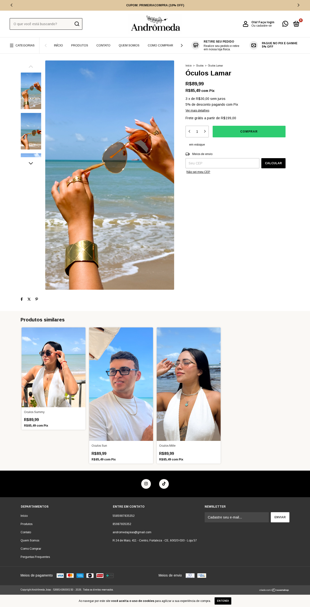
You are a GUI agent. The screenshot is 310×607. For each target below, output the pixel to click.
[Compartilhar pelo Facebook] (22, 299)
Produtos (79, 45)
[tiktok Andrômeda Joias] (164, 484)
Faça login (266, 22)
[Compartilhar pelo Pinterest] (36, 299)
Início (58, 45)
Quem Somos (129, 45)
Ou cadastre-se (261, 25)
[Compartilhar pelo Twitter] (29, 299)
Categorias (25, 45)
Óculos (199, 65)
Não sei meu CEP (198, 172)
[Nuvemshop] (274, 590)
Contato (103, 45)
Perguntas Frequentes (35, 557)
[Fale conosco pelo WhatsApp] (285, 25)
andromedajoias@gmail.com (132, 532)
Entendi (223, 601)
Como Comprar (160, 45)
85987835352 (122, 524)
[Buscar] (77, 24)
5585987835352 (124, 516)
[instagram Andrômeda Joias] (146, 484)
